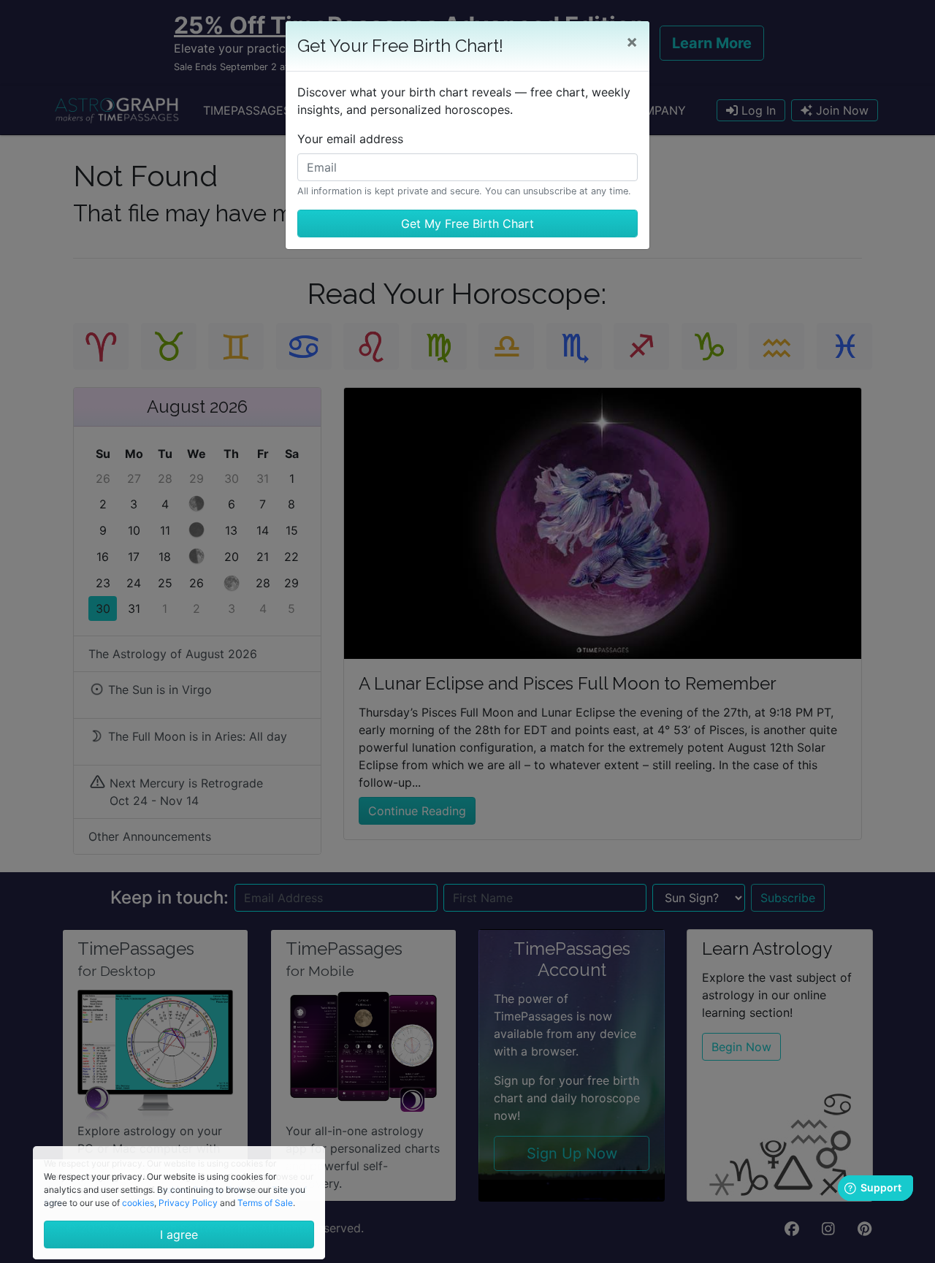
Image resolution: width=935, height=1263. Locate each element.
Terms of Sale (265, 1202)
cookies (138, 1202)
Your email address (350, 138)
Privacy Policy (188, 1202)
